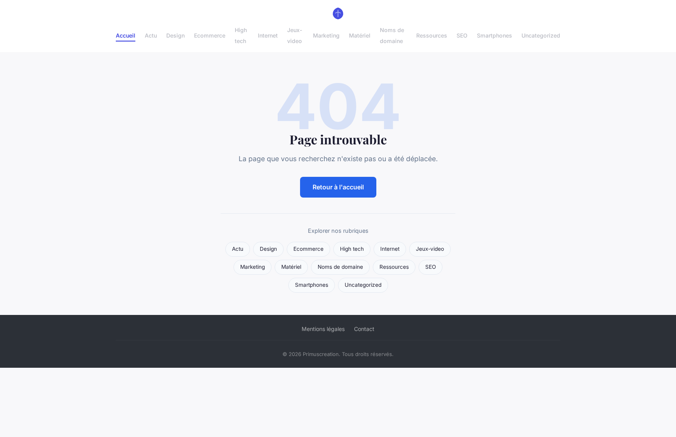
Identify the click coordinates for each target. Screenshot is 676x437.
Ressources (431, 35)
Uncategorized (540, 35)
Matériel (359, 35)
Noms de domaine (392, 35)
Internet (268, 35)
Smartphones (494, 35)
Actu (151, 35)
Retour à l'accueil (338, 187)
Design (175, 35)
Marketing (326, 35)
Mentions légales (323, 329)
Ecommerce (209, 35)
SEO (462, 35)
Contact (364, 329)
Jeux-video (294, 35)
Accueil (125, 35)
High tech (241, 35)
